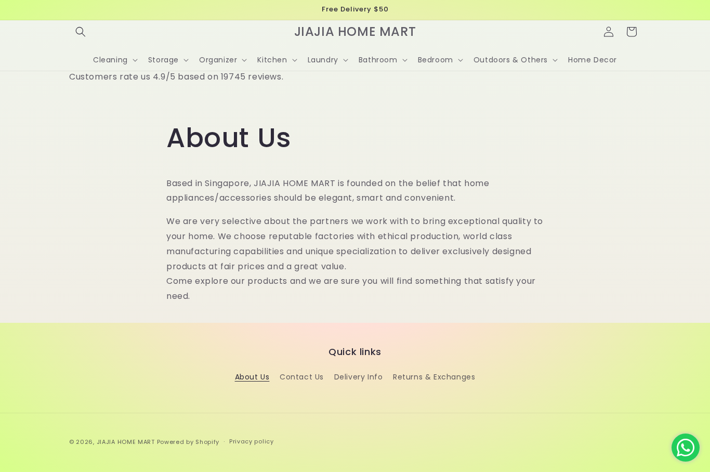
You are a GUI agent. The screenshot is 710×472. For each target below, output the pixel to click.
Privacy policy (251, 441)
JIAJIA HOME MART (126, 442)
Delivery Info (358, 377)
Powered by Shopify (188, 442)
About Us (252, 377)
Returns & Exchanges (434, 377)
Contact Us (302, 377)
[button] (80, 31)
